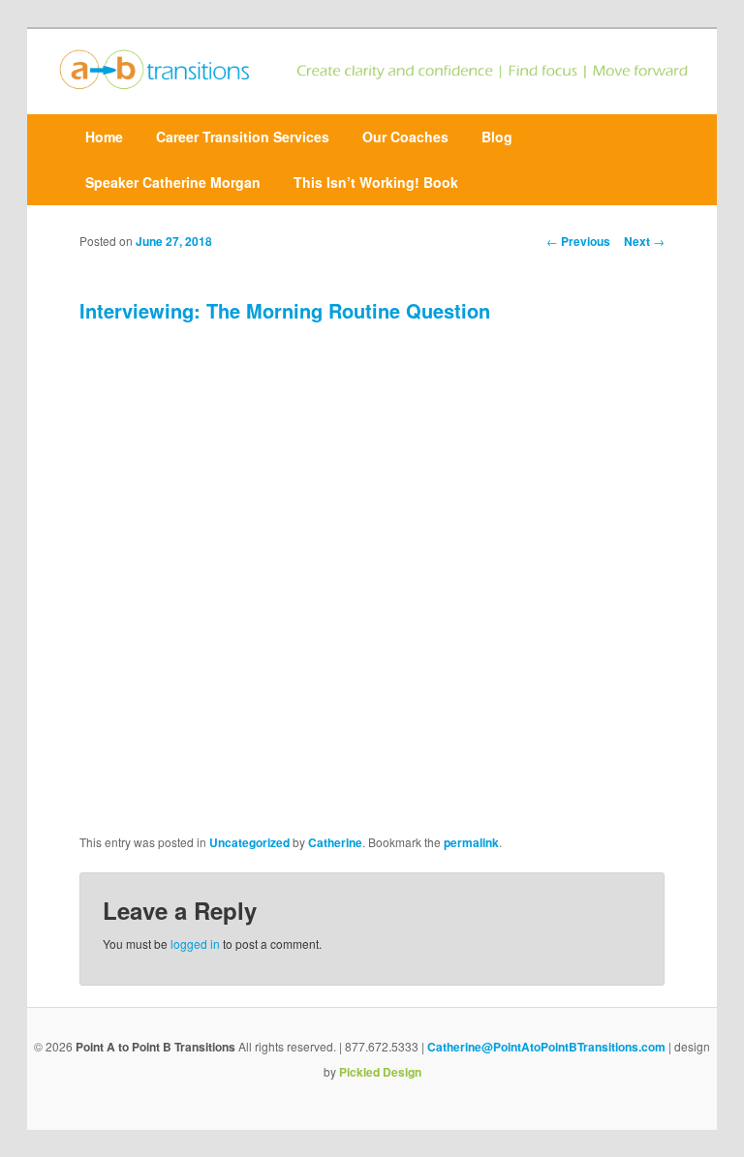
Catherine (335, 842)
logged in (195, 943)
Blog (496, 136)
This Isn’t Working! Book (376, 182)
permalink (471, 842)
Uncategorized (249, 842)
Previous (578, 241)
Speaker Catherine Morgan (173, 182)
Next (644, 241)
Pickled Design (380, 1072)
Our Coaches (405, 136)
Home (104, 136)
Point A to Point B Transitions (155, 1046)
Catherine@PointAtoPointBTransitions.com (546, 1046)
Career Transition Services (242, 136)
